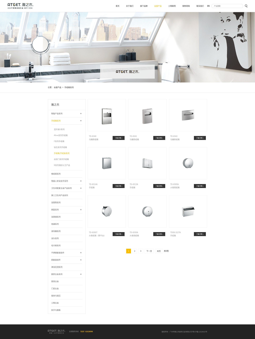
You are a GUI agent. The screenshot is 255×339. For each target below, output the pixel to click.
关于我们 (129, 6)
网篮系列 (55, 210)
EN (208, 6)
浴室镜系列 (56, 217)
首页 (117, 6)
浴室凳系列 (56, 202)
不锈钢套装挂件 (57, 253)
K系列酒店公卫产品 (62, 165)
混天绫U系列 (59, 129)
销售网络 (186, 6)
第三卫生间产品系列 (59, 195)
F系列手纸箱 (59, 141)
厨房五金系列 (56, 274)
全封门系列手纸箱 (61, 159)
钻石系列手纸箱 (60, 147)
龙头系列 (55, 238)
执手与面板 (56, 310)
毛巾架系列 (56, 245)
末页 (159, 251)
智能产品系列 (56, 113)
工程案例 (172, 6)
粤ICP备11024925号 (199, 331)
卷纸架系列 (56, 174)
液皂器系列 (56, 231)
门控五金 (55, 288)
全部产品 (158, 6)
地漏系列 (55, 224)
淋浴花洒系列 (56, 267)
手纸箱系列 (69, 87)
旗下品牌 (144, 6)
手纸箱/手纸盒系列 (61, 153)
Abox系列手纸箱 (61, 135)
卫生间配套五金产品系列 (61, 188)
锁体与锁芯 (56, 296)
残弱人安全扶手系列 (59, 181)
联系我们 (200, 6)
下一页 (149, 251)
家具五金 (55, 281)
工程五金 (55, 303)
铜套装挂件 (56, 260)
